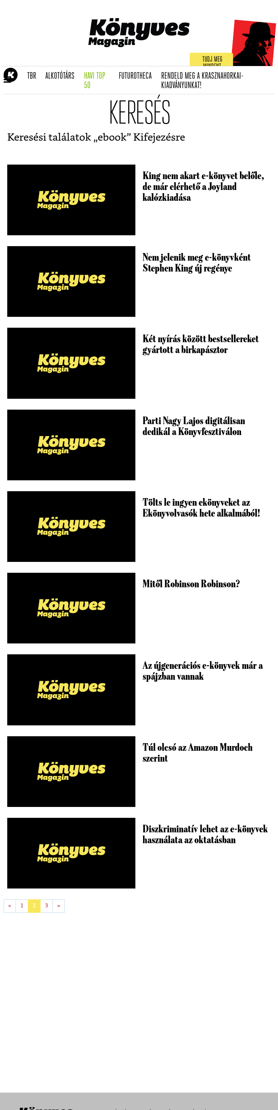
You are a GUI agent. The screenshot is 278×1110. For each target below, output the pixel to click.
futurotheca (137, 76)
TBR (34, 76)
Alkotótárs (62, 76)
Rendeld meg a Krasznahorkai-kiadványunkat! (202, 81)
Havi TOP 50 (99, 81)
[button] (7, 80)
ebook (112, 138)
